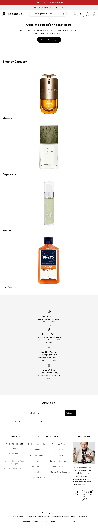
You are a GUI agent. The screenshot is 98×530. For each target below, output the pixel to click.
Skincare (7, 118)
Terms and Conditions (59, 461)
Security (37, 472)
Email (14, 448)
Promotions (37, 466)
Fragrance (8, 174)
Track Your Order (37, 455)
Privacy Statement (59, 466)
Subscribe (70, 413)
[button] (4, 13)
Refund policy (56, 516)
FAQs (37, 461)
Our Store (59, 455)
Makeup (7, 230)
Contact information (43, 516)
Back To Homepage (49, 40)
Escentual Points (59, 444)
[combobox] (47, 13)
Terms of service (69, 516)
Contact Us (14, 453)
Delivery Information (37, 444)
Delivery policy (82, 516)
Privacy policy (29, 516)
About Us (59, 450)
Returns (37, 450)
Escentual (19, 516)
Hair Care (8, 287)
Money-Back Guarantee (60, 472)
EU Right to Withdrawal (38, 478)
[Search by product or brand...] (62, 13)
